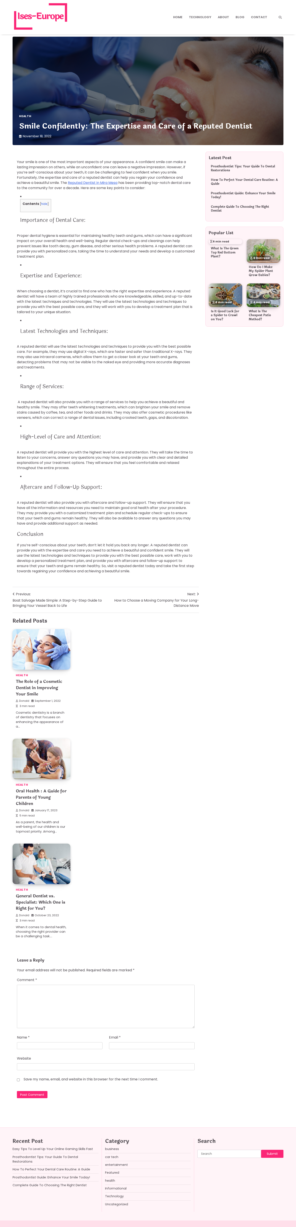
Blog (240, 17)
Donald (24, 701)
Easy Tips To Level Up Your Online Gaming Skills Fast (53, 1149)
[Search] (280, 17)
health (25, 116)
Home (177, 17)
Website (24, 1058)
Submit (272, 1154)
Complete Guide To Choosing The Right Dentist (240, 208)
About (223, 17)
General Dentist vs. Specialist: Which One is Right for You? (40, 902)
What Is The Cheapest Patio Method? (260, 315)
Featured (112, 1172)
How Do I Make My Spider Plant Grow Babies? (261, 271)
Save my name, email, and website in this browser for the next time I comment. (91, 1079)
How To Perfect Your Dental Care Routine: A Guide (244, 181)
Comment (27, 979)
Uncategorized (116, 1204)
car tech (111, 1157)
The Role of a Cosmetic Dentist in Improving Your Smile (39, 687)
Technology (200, 17)
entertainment (116, 1165)
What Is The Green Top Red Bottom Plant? (225, 252)
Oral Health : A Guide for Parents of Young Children (41, 797)
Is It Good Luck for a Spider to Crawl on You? (225, 315)
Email (115, 1037)
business (112, 1149)
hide (44, 204)
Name (23, 1037)
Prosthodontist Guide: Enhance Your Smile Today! (243, 195)
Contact (259, 17)
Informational (116, 1188)
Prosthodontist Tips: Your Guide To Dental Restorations (243, 168)
